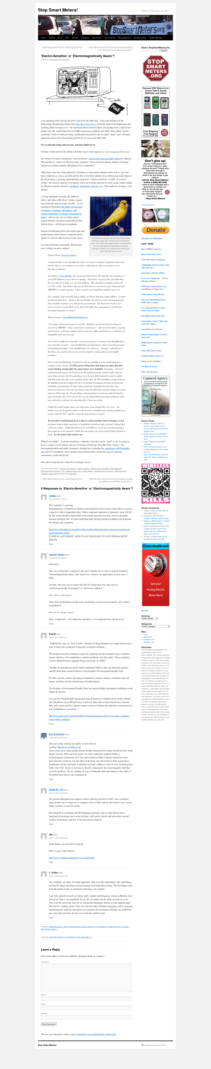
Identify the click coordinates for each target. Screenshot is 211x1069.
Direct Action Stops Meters (151, 254)
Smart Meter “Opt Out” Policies (153, 273)
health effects (88, 471)
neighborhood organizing (104, 471)
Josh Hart (65, 59)
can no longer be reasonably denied (105, 158)
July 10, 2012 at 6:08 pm (58, 838)
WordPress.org (149, 642)
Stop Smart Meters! (58, 10)
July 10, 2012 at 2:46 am (58, 793)
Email (44, 1004)
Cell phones (71, 468)
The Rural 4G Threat (149, 366)
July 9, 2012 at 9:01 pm (58, 637)
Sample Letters (140, 37)
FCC (63, 471)
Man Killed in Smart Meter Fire (152, 316)
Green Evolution (68, 255)
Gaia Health (65, 275)
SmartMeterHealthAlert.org (75, 317)
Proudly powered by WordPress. (155, 1045)
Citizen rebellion (83, 468)
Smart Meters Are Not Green (152, 329)
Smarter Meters (56, 554)
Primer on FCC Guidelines (151, 361)
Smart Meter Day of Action (151, 350)
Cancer (63, 468)
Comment (45, 962)
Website (44, 1013)
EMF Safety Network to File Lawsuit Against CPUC (61, 47)
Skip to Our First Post (149, 372)
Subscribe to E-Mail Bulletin (151, 238)
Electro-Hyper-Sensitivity (100, 468)
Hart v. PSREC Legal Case (151, 249)
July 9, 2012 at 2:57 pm (58, 499)
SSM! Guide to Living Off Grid (152, 294)
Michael (146, 521)
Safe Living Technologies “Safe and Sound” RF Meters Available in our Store (156, 457)
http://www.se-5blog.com (69, 747)
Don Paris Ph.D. (57, 734)
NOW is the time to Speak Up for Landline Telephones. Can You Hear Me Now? (156, 449)
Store (60, 37)
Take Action (97, 37)
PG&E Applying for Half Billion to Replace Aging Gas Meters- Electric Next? (156, 436)
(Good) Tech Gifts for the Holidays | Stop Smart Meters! (70, 937)
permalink (73, 473)
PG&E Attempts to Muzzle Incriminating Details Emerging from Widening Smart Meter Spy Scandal (111, 48)
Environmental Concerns (50, 471)
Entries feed (148, 637)
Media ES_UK (56, 789)
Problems (85, 37)
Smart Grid (53, 473)
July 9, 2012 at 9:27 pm (58, 737)
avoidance (74, 186)
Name (44, 995)
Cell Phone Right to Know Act (152, 356)
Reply (51, 544)
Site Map (144, 610)
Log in (146, 634)
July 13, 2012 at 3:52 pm (58, 876)
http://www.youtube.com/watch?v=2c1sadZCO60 (71, 857)
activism (94, 186)
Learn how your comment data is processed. (96, 1034)
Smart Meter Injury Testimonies (153, 259)
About (43, 37)
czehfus (52, 495)
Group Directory (124, 37)
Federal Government (74, 471)
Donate (52, 37)
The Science (109, 37)
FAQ (67, 37)
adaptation (84, 186)
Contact (75, 37)
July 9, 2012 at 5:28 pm (58, 558)
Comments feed (149, 639)
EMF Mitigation (116, 468)
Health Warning (155, 37)
